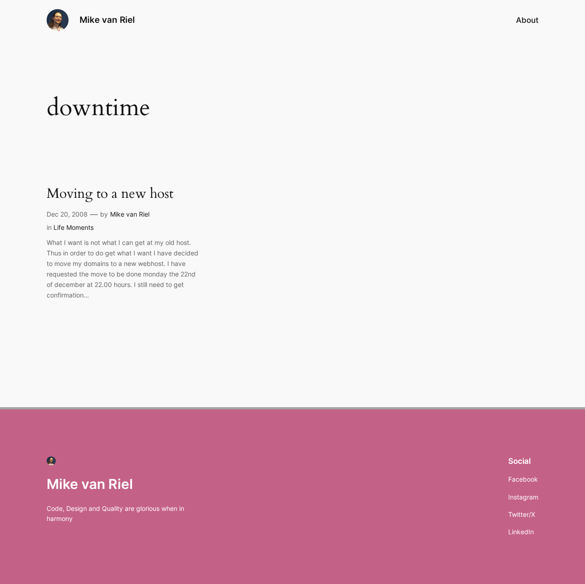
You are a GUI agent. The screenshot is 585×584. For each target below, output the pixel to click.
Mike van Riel (107, 19)
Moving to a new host (110, 194)
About (527, 20)
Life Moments (73, 227)
